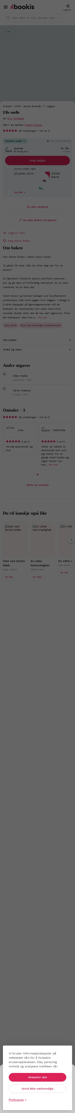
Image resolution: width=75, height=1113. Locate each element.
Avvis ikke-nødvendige (38, 1088)
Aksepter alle (37, 1077)
